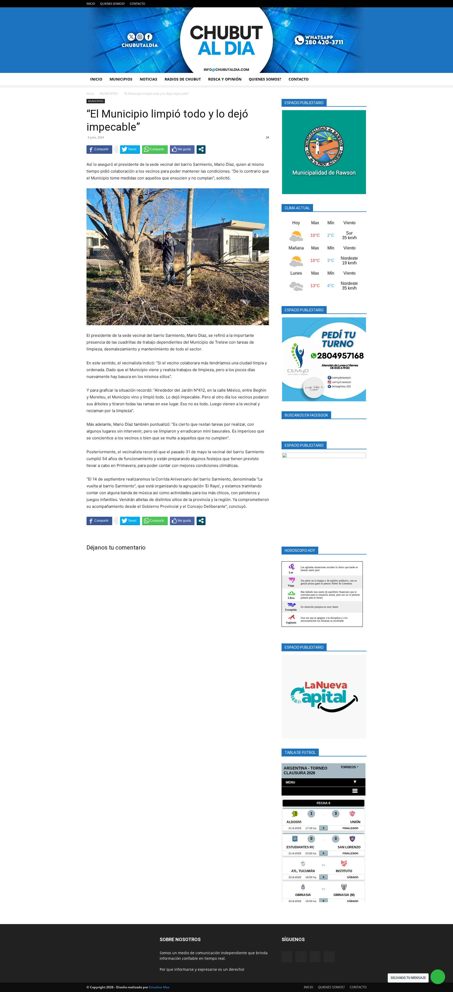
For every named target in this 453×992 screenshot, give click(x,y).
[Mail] (345, 3)
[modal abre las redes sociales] (201, 149)
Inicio (90, 93)
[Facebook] (337, 3)
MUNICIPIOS (121, 79)
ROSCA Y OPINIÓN (224, 79)
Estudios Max (159, 987)
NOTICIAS (148, 79)
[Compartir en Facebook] (99, 149)
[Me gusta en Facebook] (182, 149)
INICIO (91, 4)
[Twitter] (354, 3)
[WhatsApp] (362, 3)
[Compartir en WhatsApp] (155, 149)
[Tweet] (130, 149)
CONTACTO (137, 4)
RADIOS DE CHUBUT (183, 79)
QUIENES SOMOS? (112, 4)
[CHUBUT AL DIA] (226, 40)
